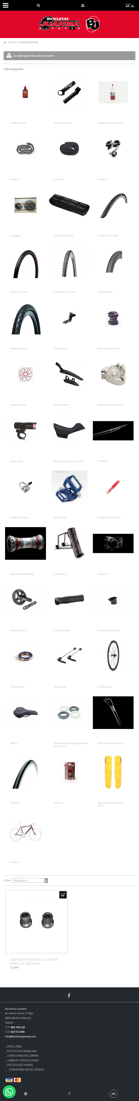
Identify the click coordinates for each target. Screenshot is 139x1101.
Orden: (15, 880)
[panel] (25, 1094)
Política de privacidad (22, 1051)
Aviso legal (14, 1046)
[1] (63, 894)
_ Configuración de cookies (25, 1069)
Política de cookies (20, 1065)
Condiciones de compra (22, 1055)
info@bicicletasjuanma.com (20, 1036)
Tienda (12, 42)
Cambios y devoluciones (23, 1060)
